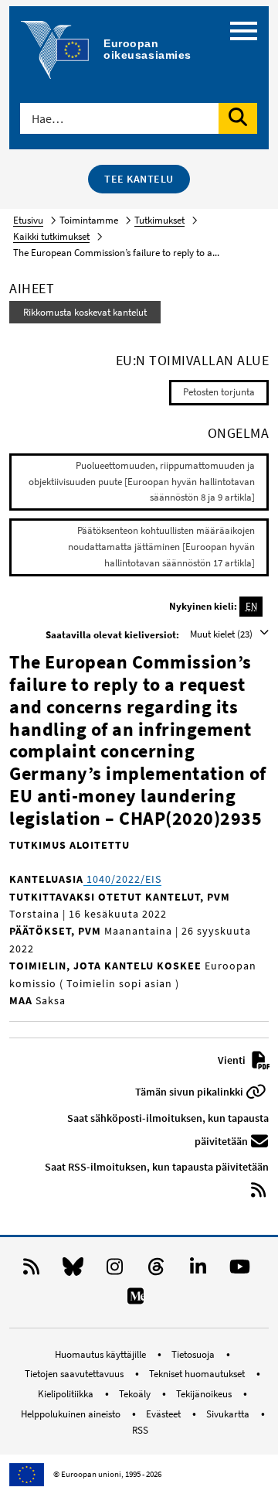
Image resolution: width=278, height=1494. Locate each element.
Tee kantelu (139, 179)
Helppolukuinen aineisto (72, 1413)
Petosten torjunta (219, 391)
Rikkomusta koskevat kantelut (85, 312)
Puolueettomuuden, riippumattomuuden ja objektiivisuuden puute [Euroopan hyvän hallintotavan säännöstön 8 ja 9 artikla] (142, 481)
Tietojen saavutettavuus (75, 1373)
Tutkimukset (159, 220)
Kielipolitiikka (67, 1393)
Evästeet (164, 1413)
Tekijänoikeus (205, 1393)
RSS (140, 1430)
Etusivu (28, 220)
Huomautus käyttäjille (101, 1354)
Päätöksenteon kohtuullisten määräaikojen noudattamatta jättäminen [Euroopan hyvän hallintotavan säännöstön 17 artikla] (161, 546)
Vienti (233, 1060)
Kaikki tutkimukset (51, 236)
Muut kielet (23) (222, 634)
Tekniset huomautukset (198, 1373)
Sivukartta (229, 1413)
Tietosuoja (194, 1354)
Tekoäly (136, 1393)
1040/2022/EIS (122, 879)
